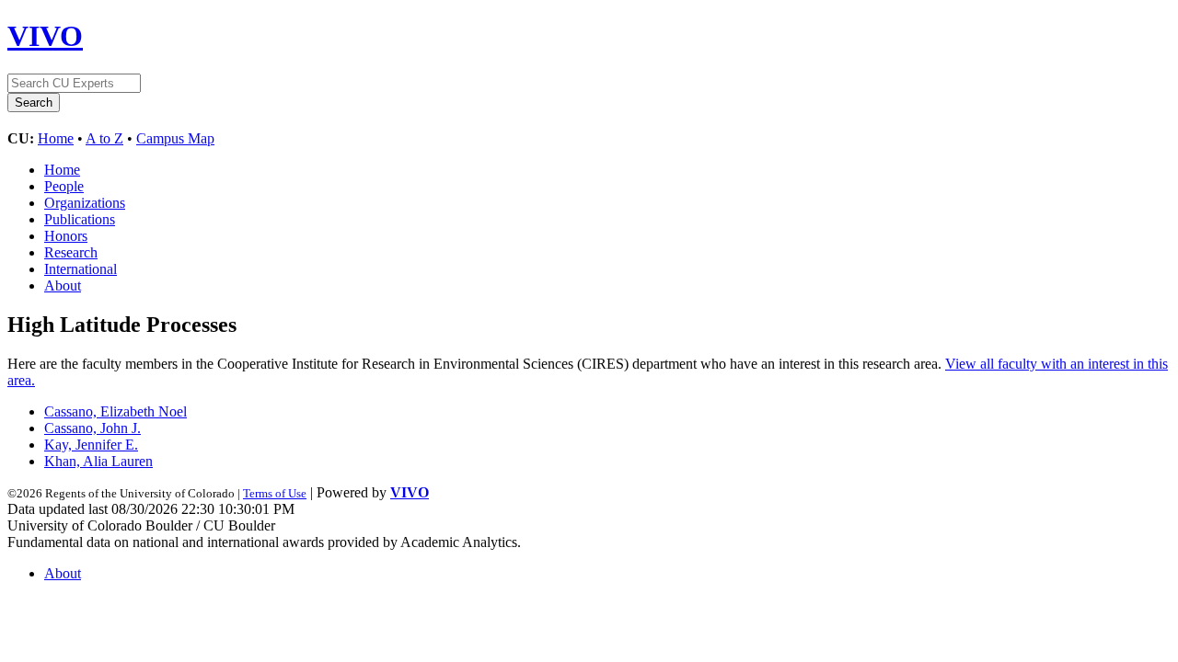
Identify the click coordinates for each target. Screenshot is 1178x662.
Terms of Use (274, 493)
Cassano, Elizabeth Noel (115, 411)
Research (71, 252)
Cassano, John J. (92, 428)
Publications (79, 219)
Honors (65, 236)
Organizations (84, 203)
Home (56, 138)
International (80, 269)
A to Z (104, 138)
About (62, 285)
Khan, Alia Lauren (98, 461)
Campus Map (175, 138)
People (64, 186)
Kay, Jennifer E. (91, 444)
